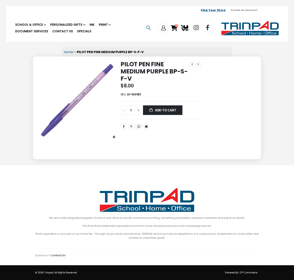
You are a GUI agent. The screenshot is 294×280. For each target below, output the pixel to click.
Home (68, 52)
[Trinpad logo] (250, 28)
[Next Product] (198, 64)
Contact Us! (58, 255)
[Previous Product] (192, 64)
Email (146, 126)
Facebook (124, 126)
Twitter (131, 126)
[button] (113, 137)
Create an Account (244, 10)
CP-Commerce (248, 272)
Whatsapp (139, 126)
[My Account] (163, 28)
